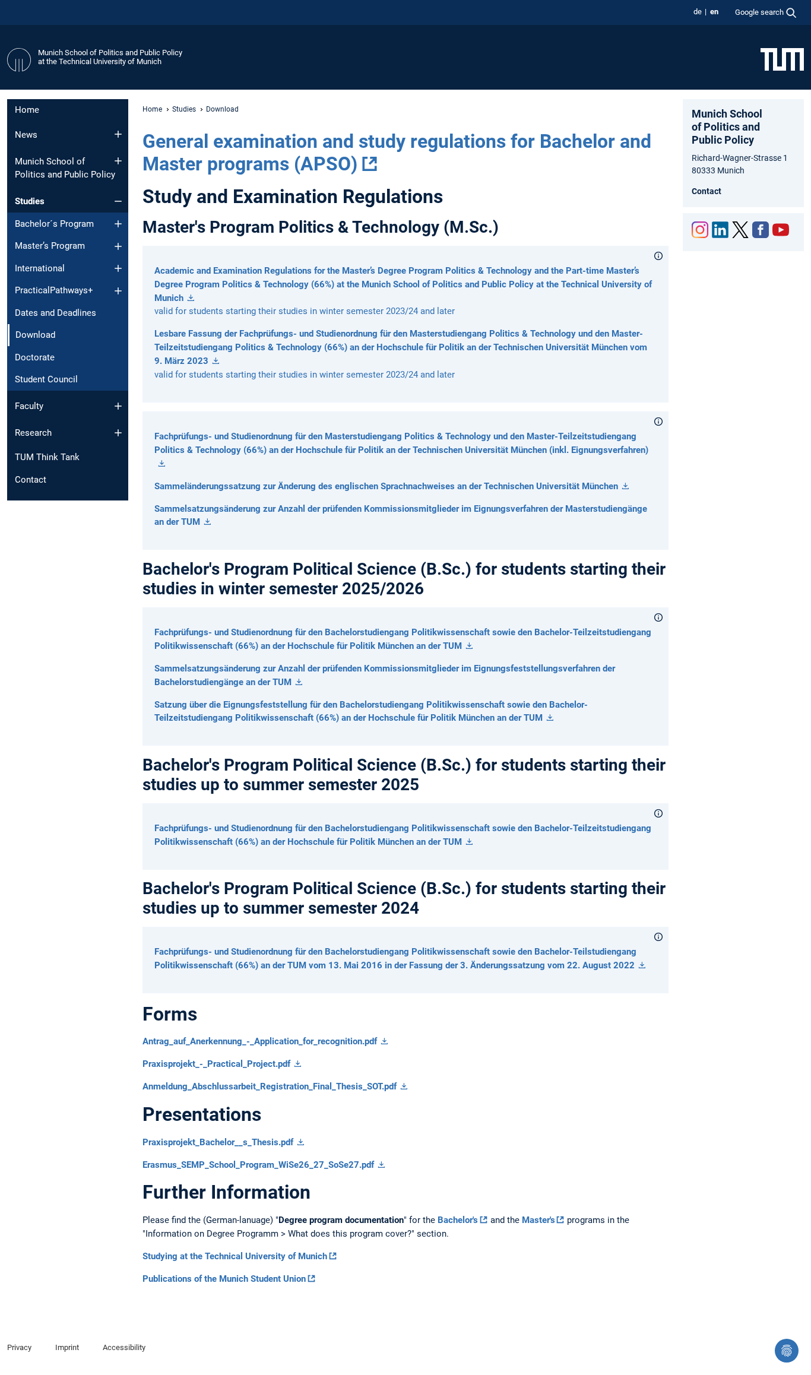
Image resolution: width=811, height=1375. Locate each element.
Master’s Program (50, 245)
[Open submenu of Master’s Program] (118, 246)
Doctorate (35, 357)
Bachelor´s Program (54, 223)
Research (33, 432)
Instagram (700, 229)
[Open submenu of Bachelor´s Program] (118, 224)
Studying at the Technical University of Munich (234, 1256)
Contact (30, 479)
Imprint (67, 1347)
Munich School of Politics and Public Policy (110, 52)
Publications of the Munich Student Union (224, 1278)
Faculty (29, 406)
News (26, 134)
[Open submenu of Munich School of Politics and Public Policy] (118, 161)
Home (27, 109)
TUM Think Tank (47, 457)
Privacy (19, 1347)
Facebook (760, 229)
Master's (538, 1220)
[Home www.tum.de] (782, 58)
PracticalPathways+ (54, 290)
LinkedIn (720, 229)
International (40, 268)
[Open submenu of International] (118, 268)
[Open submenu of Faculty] (118, 406)
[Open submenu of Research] (118, 433)
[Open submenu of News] (118, 134)
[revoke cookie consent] (787, 1351)
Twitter (740, 229)
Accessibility (124, 1347)
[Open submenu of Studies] (118, 201)
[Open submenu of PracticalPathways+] (118, 291)
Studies (30, 201)
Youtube (780, 229)
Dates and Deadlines (55, 313)
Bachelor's (458, 1220)
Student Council (46, 379)
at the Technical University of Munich (99, 61)
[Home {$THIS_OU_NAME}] (19, 60)
